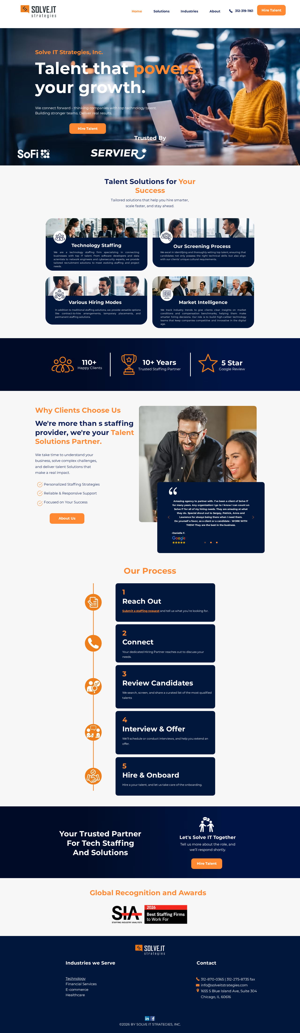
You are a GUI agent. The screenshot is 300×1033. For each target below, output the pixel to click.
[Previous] (168, 518)
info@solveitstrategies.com (224, 985)
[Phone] (231, 11)
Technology (76, 978)
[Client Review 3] (217, 542)
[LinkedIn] (147, 1018)
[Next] (253, 518)
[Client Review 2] (211, 542)
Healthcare (75, 995)
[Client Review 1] (205, 542)
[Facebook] (152, 1018)
